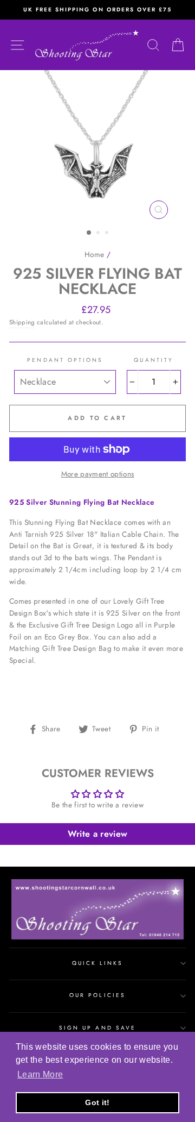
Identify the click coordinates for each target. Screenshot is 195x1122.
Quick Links (97, 963)
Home (94, 254)
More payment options (97, 473)
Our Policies (97, 995)
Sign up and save (97, 1028)
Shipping (22, 322)
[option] (97, 9)
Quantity (153, 360)
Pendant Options (65, 360)
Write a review (98, 834)
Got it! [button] (97, 1102)
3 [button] (107, 233)
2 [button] (99, 233)
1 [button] (89, 233)
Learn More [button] (40, 1074)
